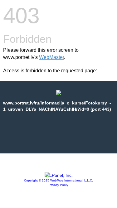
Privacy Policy (58, 184)
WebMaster (51, 57)
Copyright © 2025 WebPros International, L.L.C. (58, 180)
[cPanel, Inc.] (59, 175)
